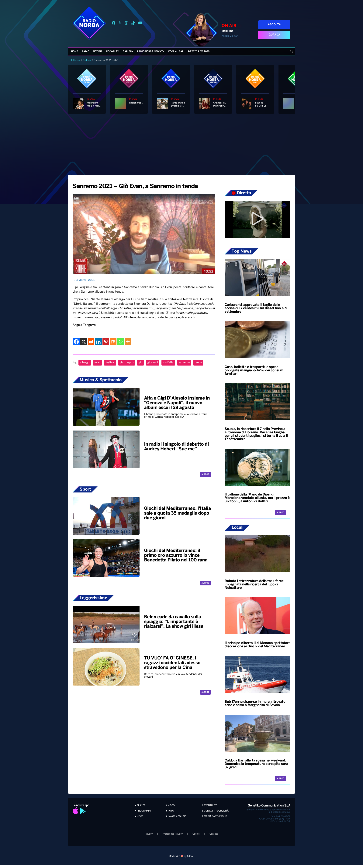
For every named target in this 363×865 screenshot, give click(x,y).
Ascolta (274, 24)
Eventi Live (210, 805)
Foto (170, 811)
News (139, 816)
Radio (85, 51)
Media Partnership (215, 816)
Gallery (128, 51)
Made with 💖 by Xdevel (181, 856)
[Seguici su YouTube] (140, 23)
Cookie (196, 834)
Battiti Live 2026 (198, 51)
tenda (198, 362)
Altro (205, 474)
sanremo (184, 362)
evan (97, 362)
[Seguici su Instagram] (126, 23)
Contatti (213, 834)
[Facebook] (76, 341)
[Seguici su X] (120, 23)
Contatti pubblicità (216, 811)
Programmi (143, 811)
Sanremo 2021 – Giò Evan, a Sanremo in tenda (135, 186)
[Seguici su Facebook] (114, 23)
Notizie (97, 51)
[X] (83, 341)
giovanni (152, 362)
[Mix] (113, 341)
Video (171, 805)
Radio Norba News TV (150, 51)
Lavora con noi (177, 816)
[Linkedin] (98, 341)
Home (74, 51)
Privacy (149, 834)
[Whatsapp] (120, 341)
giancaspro (126, 362)
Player (140, 805)
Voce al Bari (176, 51)
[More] (128, 341)
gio (140, 362)
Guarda (274, 35)
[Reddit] (91, 341)
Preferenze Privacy (172, 834)
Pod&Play (112, 51)
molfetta (168, 362)
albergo (84, 362)
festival (110, 362)
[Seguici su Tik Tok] (133, 23)
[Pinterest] (105, 341)
